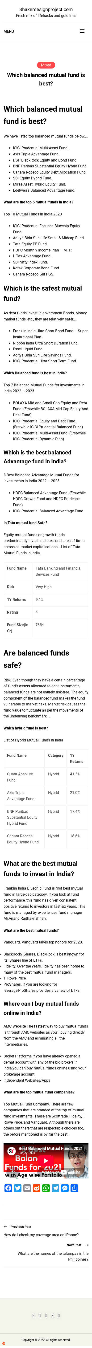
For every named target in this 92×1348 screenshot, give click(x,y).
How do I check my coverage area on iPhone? (41, 1235)
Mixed (46, 65)
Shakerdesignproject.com (46, 9)
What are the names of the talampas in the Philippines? (53, 1256)
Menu (9, 31)
